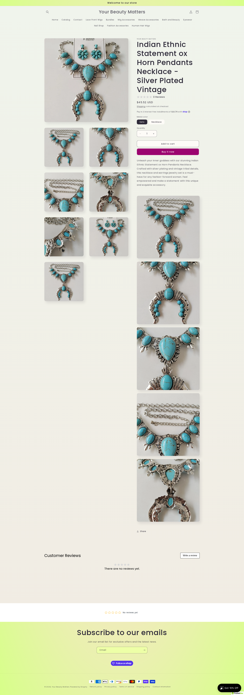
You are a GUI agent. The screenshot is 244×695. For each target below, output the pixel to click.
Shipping (141, 106)
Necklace (157, 122)
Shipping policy (143, 687)
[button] (47, 12)
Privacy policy (110, 687)
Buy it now (168, 151)
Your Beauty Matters (61, 687)
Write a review (190, 555)
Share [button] (143, 531)
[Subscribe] (144, 650)
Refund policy (96, 687)
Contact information (162, 687)
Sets (142, 122)
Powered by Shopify (78, 687)
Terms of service (126, 687)
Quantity (141, 128)
